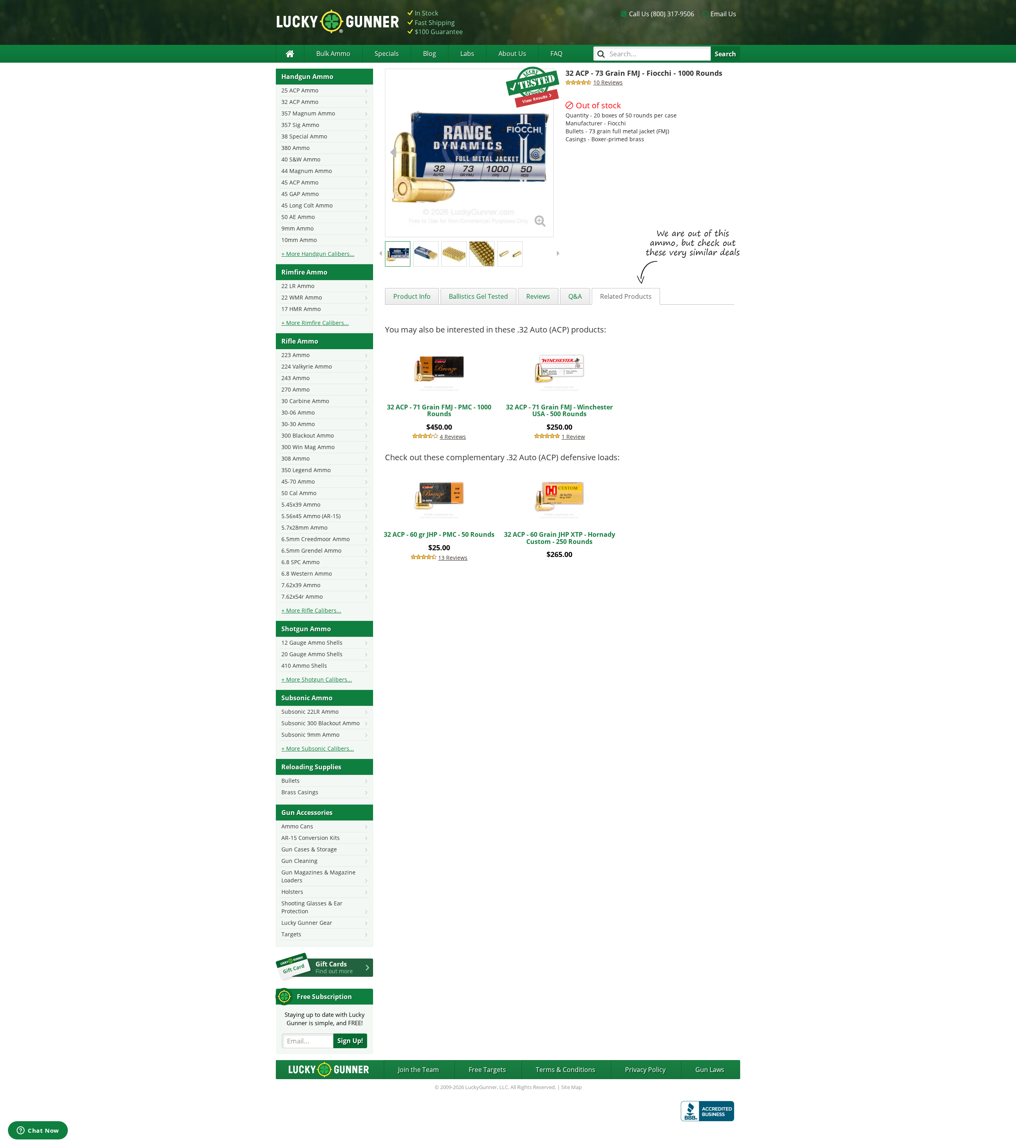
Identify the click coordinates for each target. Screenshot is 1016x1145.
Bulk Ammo (333, 53)
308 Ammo (295, 458)
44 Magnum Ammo (306, 171)
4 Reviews (453, 436)
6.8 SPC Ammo (300, 562)
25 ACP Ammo (299, 90)
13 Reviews (453, 557)
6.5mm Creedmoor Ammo (315, 539)
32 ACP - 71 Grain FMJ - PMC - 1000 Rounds (439, 411)
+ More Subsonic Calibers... (317, 748)
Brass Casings (299, 792)
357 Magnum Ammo (308, 113)
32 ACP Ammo (299, 102)
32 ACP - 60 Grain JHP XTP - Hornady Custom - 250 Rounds (559, 538)
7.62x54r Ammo (302, 596)
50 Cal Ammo (298, 493)
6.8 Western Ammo (306, 573)
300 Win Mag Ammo (308, 447)
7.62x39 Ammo (300, 585)
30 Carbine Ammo (305, 401)
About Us (512, 53)
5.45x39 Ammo (300, 504)
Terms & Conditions (565, 1069)
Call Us (661, 14)
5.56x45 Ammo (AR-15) (311, 516)
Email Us (723, 14)
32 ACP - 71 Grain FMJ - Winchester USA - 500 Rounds (559, 411)
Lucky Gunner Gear (306, 922)
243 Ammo (295, 378)
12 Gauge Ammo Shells (312, 642)
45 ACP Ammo (299, 182)
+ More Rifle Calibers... (311, 610)
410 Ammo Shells (304, 665)
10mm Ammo (299, 240)
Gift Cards (334, 967)
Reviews (538, 296)
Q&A (575, 296)
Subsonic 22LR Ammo (310, 711)
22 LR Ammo (297, 286)
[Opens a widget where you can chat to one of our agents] (38, 1131)
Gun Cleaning (299, 861)
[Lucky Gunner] (290, 54)
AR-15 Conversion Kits (310, 837)
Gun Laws (709, 1069)
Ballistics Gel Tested (478, 296)
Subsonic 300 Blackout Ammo (320, 723)
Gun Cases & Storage (309, 849)
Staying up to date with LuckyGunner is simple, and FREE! (325, 1019)
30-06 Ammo (298, 412)
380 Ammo (295, 148)
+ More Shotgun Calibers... (316, 679)
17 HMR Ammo (301, 309)
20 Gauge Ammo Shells (312, 654)
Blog (429, 53)
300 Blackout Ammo (307, 435)
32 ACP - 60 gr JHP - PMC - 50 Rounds (439, 534)
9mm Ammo (297, 228)
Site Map (571, 1087)
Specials (387, 53)
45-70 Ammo (298, 481)
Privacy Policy (645, 1069)
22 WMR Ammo (301, 297)
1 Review (573, 436)
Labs (467, 53)
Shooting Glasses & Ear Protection (312, 907)
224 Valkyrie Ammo (306, 366)
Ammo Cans (297, 826)
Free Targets (487, 1069)
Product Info (412, 296)
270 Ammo (295, 389)
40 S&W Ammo (300, 159)
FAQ (556, 53)
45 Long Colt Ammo (307, 205)
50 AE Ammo (298, 217)
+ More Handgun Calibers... (317, 253)
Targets (291, 934)
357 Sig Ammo (300, 125)
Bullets (290, 780)
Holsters (292, 891)
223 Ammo (295, 355)
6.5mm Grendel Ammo (311, 550)
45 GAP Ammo (300, 194)
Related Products (626, 296)
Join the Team (418, 1069)
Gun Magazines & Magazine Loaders (318, 876)
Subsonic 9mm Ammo (310, 734)
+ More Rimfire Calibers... (315, 323)
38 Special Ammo (304, 136)
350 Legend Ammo (306, 470)
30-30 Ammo (298, 424)
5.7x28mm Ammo (304, 527)
